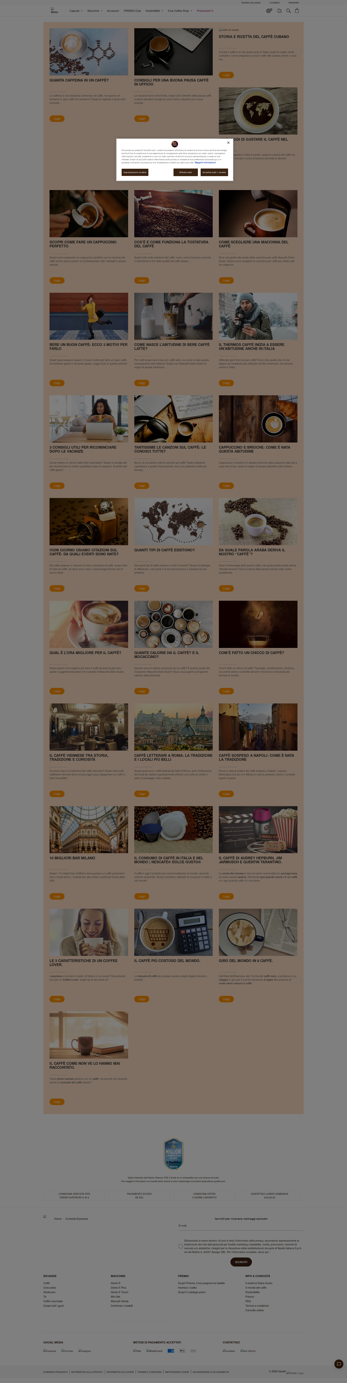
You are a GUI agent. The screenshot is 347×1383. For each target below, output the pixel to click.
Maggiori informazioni (205, 162)
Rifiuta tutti (185, 172)
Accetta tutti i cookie (214, 172)
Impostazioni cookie (135, 172)
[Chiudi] (228, 143)
